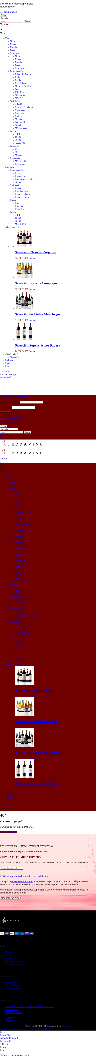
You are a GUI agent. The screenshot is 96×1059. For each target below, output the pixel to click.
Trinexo (66, 1026)
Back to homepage (8, 832)
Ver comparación (8, 12)
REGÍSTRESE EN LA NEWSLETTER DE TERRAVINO (26, 846)
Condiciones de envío (16, 961)
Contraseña (6, 407)
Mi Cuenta (10, 952)
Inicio (2, 1032)
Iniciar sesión (6, 377)
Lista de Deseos (13, 958)
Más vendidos (12, 985)
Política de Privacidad (22, 881)
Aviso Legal (6, 1029)
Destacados (11, 982)
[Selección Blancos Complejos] (24, 277)
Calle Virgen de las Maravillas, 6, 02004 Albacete (29, 1006)
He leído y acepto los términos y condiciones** (26, 876)
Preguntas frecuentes (15, 964)
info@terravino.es (14, 1012)
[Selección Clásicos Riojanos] (24, 246)
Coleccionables (12, 988)
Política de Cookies (21, 1029)
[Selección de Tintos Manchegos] (24, 308)
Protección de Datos (41, 1029)
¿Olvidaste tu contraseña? (13, 418)
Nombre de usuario (9, 402)
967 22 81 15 (11, 1009)
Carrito (8, 955)
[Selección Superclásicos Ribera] (24, 339)
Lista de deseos (8, 374)
